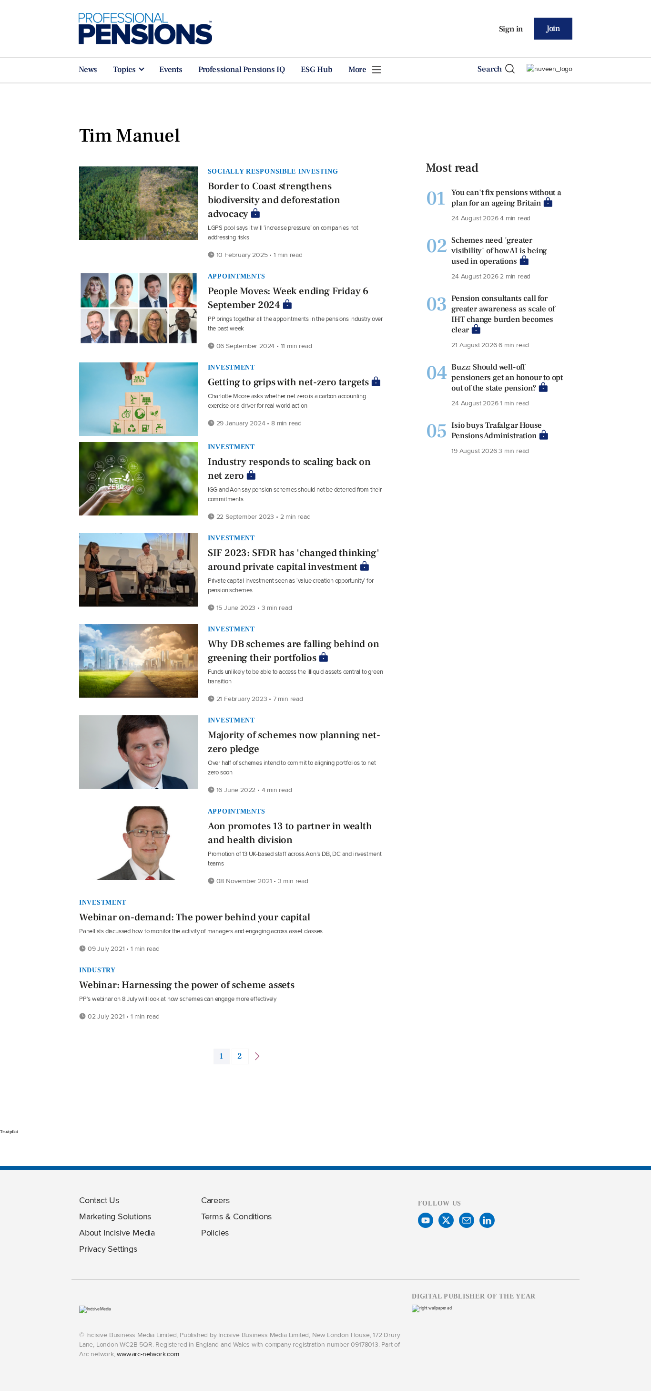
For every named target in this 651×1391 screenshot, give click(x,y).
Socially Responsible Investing (273, 171)
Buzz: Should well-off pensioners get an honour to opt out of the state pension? (507, 377)
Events (171, 69)
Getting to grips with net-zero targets (288, 382)
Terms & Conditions (236, 1216)
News (88, 69)
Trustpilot (9, 1131)
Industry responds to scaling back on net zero (289, 468)
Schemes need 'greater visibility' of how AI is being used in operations (499, 251)
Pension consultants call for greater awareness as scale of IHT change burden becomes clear (502, 314)
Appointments (236, 276)
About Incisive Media (117, 1232)
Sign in (511, 29)
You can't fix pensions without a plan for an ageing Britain (506, 197)
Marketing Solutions (115, 1216)
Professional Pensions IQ (241, 69)
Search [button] (490, 69)
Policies (215, 1232)
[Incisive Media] (95, 1309)
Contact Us (99, 1200)
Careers (215, 1200)
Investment (231, 367)
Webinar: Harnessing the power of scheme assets (187, 985)
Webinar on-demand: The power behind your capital (194, 917)
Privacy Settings (108, 1249)
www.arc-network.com (148, 1354)
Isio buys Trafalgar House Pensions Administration (496, 430)
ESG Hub (317, 69)
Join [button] (553, 28)
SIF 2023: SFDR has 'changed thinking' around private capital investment (293, 559)
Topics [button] (125, 69)
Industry (97, 970)
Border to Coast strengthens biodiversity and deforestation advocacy (274, 200)
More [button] (358, 69)
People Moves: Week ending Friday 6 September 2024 (288, 298)
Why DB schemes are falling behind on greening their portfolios (293, 651)
